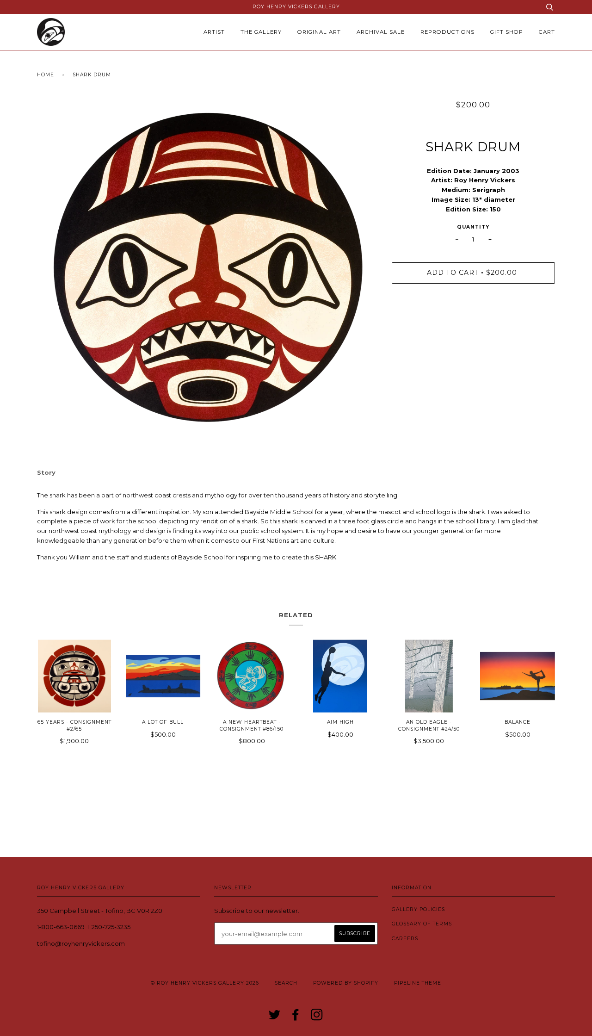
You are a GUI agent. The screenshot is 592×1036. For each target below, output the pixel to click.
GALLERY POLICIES (418, 909)
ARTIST (214, 32)
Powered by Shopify (345, 983)
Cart (547, 32)
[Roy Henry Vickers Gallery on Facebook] (296, 1018)
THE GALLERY (261, 32)
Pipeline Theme (417, 983)
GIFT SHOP (506, 32)
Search (286, 983)
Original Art (319, 32)
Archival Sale (381, 32)
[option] (207, 266)
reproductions (447, 32)
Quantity (473, 227)
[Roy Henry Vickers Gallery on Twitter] (275, 1018)
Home (45, 75)
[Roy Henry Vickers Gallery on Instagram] (317, 1018)
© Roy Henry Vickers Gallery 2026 (205, 983)
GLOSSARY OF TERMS (422, 924)
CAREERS (405, 939)
